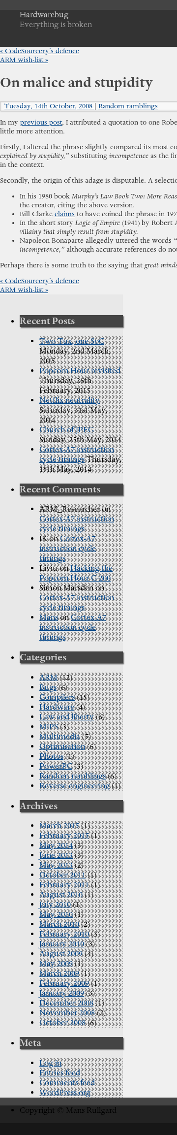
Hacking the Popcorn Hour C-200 (76, 573)
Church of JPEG (66, 430)
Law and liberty (66, 717)
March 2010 (59, 924)
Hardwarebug (44, 15)
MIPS (48, 727)
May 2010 (56, 914)
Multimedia (59, 737)
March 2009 (59, 973)
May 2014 (56, 845)
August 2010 (61, 895)
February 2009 (64, 983)
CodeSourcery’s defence (39, 51)
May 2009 (56, 964)
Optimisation (62, 746)
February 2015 (64, 836)
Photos (51, 756)
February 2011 (64, 885)
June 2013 (56, 855)
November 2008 (67, 1013)
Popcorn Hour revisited (79, 371)
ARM (48, 677)
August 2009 (61, 954)
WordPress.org (64, 1093)
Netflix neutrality (69, 400)
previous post (41, 122)
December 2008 (66, 1003)
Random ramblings (128, 106)
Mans (48, 617)
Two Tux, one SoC (71, 341)
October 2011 (62, 875)
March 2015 (59, 826)
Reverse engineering (74, 786)
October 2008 (62, 1023)
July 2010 (55, 904)
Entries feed (59, 1073)
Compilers (57, 697)
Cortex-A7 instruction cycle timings (76, 454)
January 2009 (61, 993)
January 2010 (61, 944)
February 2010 (64, 934)
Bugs (48, 687)
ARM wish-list (24, 60)
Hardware (56, 707)
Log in (50, 1063)
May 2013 (56, 865)
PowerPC (55, 766)
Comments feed (67, 1083)
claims (65, 214)
